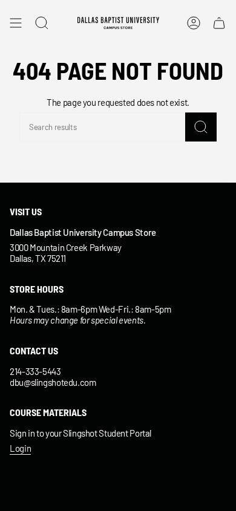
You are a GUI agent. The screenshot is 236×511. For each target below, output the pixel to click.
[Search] (201, 127)
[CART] (219, 23)
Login (20, 448)
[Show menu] (16, 23)
